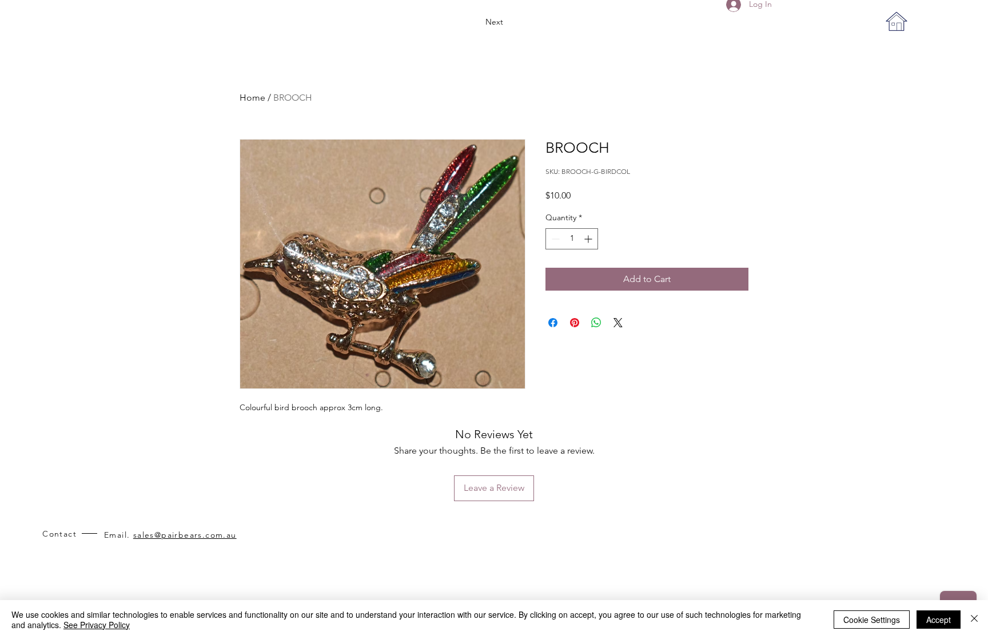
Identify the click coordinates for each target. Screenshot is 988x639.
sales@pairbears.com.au (185, 535)
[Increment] (589, 239)
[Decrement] (554, 239)
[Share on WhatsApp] (596, 323)
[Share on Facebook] (553, 323)
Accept (938, 619)
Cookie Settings (871, 619)
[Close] (974, 619)
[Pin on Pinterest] (574, 323)
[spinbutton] (571, 239)
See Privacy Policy (96, 624)
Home (252, 97)
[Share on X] (618, 323)
